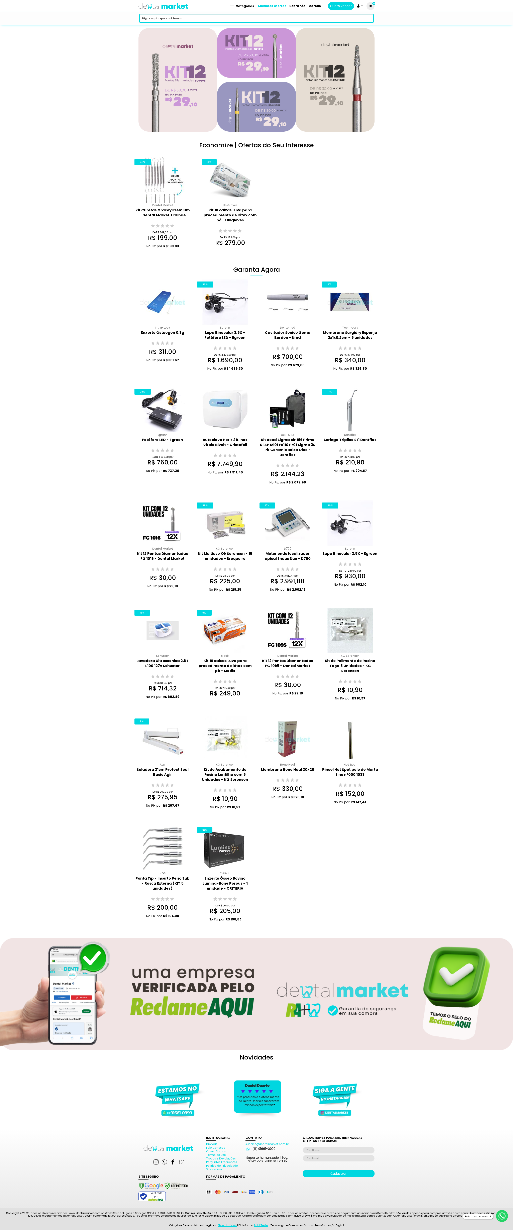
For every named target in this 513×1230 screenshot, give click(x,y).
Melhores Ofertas (272, 6)
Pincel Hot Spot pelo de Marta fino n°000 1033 (350, 772)
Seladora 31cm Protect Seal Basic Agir (163, 772)
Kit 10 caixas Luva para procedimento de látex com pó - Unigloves (230, 215)
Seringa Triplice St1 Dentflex (350, 439)
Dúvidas (211, 1144)
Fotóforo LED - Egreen (162, 439)
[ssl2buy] (163, 1190)
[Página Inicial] (163, 10)
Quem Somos (216, 1151)
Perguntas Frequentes (221, 1162)
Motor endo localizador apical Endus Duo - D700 (288, 556)
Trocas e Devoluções (221, 1158)
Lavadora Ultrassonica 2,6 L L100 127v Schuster (162, 663)
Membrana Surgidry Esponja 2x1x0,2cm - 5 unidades (350, 335)
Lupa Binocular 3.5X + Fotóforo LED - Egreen (225, 335)
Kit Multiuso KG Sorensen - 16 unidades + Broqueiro (225, 556)
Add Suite (261, 1225)
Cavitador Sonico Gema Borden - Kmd (287, 335)
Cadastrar (338, 1173)
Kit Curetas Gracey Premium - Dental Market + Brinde (162, 213)
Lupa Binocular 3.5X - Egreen (350, 553)
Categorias (245, 6)
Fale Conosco (215, 1148)
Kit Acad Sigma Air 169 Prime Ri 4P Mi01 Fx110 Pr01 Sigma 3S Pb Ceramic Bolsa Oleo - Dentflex (287, 447)
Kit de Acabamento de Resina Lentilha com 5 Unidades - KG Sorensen (225, 774)
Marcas (314, 6)
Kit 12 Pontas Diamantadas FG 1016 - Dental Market (162, 556)
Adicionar (159, 253)
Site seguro (214, 1169)
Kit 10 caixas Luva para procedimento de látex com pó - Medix (225, 665)
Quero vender (341, 6)
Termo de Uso (216, 1155)
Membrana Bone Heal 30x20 (287, 769)
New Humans (227, 1225)
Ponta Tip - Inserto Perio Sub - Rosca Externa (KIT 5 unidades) (162, 883)
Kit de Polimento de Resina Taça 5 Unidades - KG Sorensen (350, 665)
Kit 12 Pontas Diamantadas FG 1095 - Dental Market (287, 663)
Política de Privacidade (222, 1166)
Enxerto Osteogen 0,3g (162, 332)
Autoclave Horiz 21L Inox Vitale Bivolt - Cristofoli (225, 442)
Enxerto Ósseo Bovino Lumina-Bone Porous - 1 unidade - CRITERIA (225, 883)
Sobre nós (297, 6)
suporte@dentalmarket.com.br (267, 1144)
